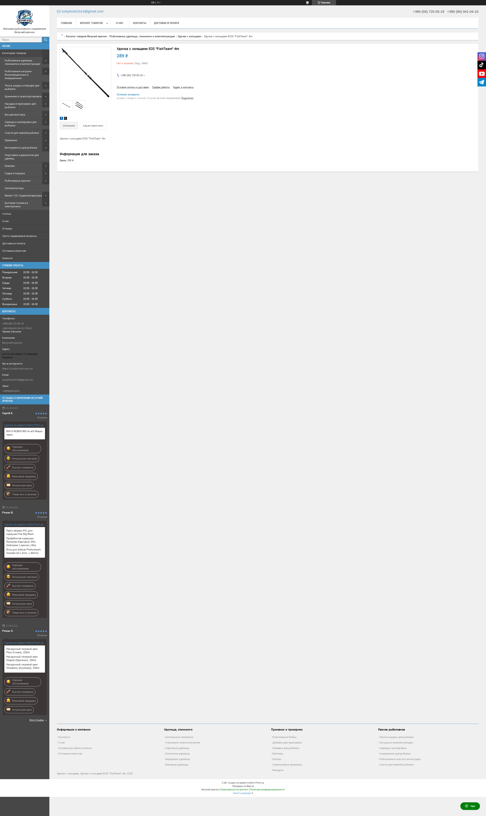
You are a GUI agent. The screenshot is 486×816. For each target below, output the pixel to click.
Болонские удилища (177, 753)
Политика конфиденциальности (267, 789)
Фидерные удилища (177, 759)
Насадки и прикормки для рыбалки (20, 105)
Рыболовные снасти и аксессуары (400, 759)
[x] (65, 119)
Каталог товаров (91, 23)
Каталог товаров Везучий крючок (86, 36)
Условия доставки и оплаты (75, 748)
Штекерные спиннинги (179, 737)
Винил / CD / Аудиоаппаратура (23, 195)
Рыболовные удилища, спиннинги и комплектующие (22, 62)
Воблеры (277, 753)
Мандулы (278, 770)
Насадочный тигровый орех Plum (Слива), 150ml (22, 651)
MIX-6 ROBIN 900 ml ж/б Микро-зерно (24, 433)
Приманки (11, 140)
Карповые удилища (177, 748)
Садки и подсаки (15, 173)
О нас (5, 221)
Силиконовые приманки (287, 764)
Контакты (139, 23)
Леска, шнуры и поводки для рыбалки (22, 87)
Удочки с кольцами (189, 36)
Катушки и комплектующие (396, 742)
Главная (66, 23)
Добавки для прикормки (287, 742)
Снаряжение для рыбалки (395, 753)
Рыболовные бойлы (284, 737)
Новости (7, 258)
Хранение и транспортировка (23, 96)
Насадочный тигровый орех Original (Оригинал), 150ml (22, 658)
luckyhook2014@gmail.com (17, 379)
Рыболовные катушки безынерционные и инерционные (18, 75)
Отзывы (7, 228)
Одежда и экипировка (392, 748)
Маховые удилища (176, 764)
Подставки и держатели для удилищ (22, 156)
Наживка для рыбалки (285, 748)
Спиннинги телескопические (182, 742)
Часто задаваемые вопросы (19, 236)
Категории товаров (14, 53)
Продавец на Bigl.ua (243, 786)
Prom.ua (259, 782)
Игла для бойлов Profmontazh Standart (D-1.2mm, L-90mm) (23, 551)
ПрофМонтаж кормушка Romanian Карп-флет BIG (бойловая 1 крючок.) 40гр (21, 542)
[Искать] (45, 40)
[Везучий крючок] (25, 17)
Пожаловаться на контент (234, 789)
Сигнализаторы (14, 188)
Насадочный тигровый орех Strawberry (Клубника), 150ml (22, 666)
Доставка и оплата (13, 243)
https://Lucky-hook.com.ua (17, 368)
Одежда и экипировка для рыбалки (20, 123)
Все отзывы (37, 720)
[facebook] (61, 119)
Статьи (6, 213)
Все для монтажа (15, 114)
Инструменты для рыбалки (21, 147)
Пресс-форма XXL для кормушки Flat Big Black (20, 532)
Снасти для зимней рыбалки (22, 132)
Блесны (276, 759)
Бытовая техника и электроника (16, 204)
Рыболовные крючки (17, 180)
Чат (473, 806)
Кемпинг (10, 166)
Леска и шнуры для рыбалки (396, 737)
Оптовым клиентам (14, 250)
